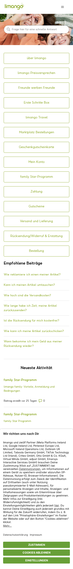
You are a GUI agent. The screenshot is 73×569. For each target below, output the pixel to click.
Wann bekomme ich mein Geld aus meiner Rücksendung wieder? (33, 343)
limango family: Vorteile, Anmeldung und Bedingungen (29, 388)
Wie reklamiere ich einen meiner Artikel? (32, 274)
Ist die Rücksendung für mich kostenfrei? (31, 320)
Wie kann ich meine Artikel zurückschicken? (34, 331)
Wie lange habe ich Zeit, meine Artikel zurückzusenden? (30, 308)
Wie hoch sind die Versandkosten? (27, 295)
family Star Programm (17, 421)
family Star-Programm (20, 380)
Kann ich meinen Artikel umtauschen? (29, 284)
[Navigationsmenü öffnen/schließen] (62, 7)
